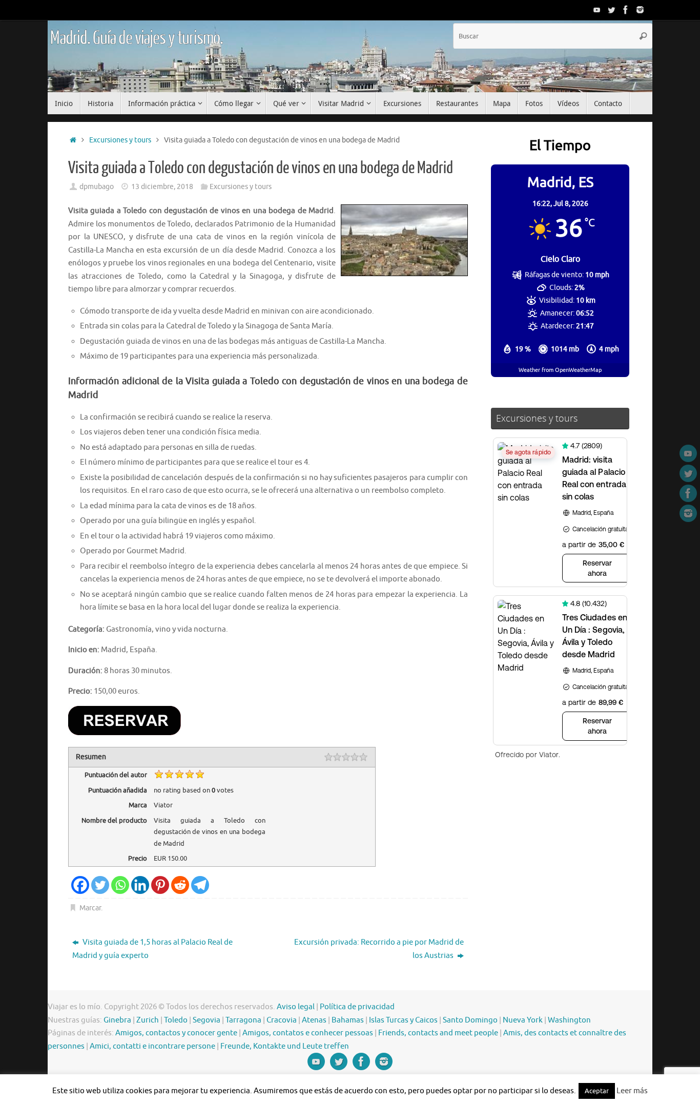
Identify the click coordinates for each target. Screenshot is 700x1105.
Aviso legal (296, 1007)
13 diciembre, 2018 (162, 186)
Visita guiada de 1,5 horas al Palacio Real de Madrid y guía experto (152, 949)
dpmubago (96, 186)
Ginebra (117, 1020)
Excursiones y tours (120, 140)
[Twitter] (611, 10)
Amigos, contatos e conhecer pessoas (307, 1033)
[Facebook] (626, 10)
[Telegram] (200, 885)
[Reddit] (180, 885)
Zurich (147, 1020)
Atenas (314, 1020)
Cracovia (281, 1020)
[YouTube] (597, 10)
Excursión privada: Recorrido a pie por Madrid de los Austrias (379, 949)
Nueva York (523, 1020)
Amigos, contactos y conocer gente (176, 1033)
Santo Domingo (470, 1020)
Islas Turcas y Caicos (403, 1020)
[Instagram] (640, 10)
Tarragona (243, 1020)
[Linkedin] (140, 885)
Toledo (176, 1020)
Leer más (632, 1091)
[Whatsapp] (120, 885)
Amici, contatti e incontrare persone (152, 1046)
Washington (569, 1020)
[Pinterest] (160, 885)
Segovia (206, 1020)
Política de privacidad (357, 1007)
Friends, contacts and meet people (438, 1033)
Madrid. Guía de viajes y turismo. (136, 38)
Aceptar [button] (597, 1091)
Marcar (90, 908)
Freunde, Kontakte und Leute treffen (284, 1046)
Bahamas (348, 1020)
